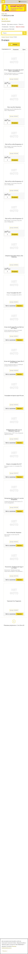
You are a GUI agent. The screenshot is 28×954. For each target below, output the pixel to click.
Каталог (4, 24)
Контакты (12, 26)
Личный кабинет (5, 21)
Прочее (11, 37)
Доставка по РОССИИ (8, 29)
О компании (5, 26)
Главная (3, 37)
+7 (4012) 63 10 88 (7, 15)
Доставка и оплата (12, 24)
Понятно (5, 951)
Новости (21, 24)
